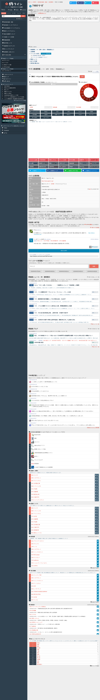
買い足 (38, 656)
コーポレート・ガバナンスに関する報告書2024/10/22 (46, 632)
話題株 (31, 107)
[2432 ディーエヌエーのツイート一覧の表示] (98, 583)
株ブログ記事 (34, 61)
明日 (38, 652)
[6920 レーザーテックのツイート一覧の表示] (98, 589)
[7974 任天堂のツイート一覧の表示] (98, 597)
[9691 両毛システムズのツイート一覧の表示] (98, 618)
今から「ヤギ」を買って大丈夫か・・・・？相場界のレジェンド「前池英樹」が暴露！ (57, 285)
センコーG (46, 117)
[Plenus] (13, 113)
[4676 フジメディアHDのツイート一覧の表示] (98, 575)
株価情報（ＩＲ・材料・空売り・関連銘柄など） (43, 49)
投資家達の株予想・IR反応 (39, 55)
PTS (85, 224)
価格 (86, 86)
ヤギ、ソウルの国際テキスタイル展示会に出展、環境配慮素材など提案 (53, 306)
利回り (38, 643)
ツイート (9, 13)
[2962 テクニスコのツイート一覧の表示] (98, 543)
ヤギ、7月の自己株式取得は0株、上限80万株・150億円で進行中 (51, 312)
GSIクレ (69, 114)
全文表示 (95, 247)
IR (87, 224)
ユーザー (14, 13)
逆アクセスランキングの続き (20, 100)
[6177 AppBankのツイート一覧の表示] (98, 626)
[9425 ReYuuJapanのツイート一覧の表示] (98, 554)
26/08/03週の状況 (38, 342)
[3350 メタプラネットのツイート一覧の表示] (98, 549)
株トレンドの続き (95, 665)
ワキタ (80, 114)
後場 (38, 654)
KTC (69, 111)
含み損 (38, 647)
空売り (90, 224)
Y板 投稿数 (78, 107)
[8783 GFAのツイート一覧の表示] (98, 586)
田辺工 (46, 111)
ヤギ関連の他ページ (42, 13)
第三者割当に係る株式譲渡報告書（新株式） (44, 628)
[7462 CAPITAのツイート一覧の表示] (98, 565)
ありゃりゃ (36, 441)
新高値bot (36, 463)
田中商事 (35, 114)
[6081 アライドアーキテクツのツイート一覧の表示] (98, 541)
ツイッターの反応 (35, 53)
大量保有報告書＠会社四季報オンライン (43, 452)
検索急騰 (55, 107)
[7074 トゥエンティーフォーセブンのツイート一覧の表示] (98, 563)
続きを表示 (64, 250)
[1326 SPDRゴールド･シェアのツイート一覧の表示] (98, 622)
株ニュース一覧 (93, 277)
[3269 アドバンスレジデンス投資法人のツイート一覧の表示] (98, 607)
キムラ (80, 111)
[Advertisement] (64, 34)
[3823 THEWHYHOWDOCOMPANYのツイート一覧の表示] (98, 591)
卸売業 (52, 183)
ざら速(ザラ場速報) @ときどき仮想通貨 (43, 467)
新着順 (95, 227)
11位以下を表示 (95, 568)
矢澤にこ (36, 456)
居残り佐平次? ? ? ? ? (39, 445)
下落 (38, 651)
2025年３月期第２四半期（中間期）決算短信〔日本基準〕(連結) (48, 620)
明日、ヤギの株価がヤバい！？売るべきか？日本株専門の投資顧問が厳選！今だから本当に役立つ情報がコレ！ (63, 335)
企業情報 (33, 51)
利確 (38, 649)
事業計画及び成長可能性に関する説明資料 (43, 612)
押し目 (38, 657)
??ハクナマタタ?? (38, 460)
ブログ (23, 13)
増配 (82, 90)
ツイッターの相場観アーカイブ (40, 57)
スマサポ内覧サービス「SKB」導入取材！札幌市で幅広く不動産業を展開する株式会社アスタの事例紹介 (58, 616)
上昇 (87, 99)
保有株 (38, 659)
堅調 (92, 98)
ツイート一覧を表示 (46, 53)
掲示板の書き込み (35, 63)
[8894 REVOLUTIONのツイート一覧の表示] (98, 594)
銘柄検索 (4, 13)
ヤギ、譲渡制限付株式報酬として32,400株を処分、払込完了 (50, 299)
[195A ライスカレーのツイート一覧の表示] (98, 557)
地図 (90, 189)
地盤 (83, 95)
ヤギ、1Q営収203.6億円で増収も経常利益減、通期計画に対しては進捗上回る (54, 319)
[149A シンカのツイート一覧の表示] (98, 546)
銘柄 (38, 644)
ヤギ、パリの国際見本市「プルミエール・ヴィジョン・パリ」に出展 (52, 292)
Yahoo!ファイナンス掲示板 (93, 427)
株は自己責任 (37, 434)
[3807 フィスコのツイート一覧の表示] (98, 600)
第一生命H (34, 117)
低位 (38, 661)
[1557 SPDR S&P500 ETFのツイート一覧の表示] (98, 634)
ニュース (19, 13)
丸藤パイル (57, 114)
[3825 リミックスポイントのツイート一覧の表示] (98, 552)
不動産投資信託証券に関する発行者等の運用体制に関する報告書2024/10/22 (51, 608)
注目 (95, 89)
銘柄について (95, 292)
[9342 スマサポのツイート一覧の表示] (98, 614)
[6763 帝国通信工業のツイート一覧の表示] (98, 630)
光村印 (46, 114)
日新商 (91, 111)
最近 (38, 662)
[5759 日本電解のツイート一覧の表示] (98, 611)
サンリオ (91, 114)
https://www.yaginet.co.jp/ (47, 181)
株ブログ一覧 (94, 328)
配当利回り (39, 664)
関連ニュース (34, 59)
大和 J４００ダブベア (34, 111)
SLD (57, 111)
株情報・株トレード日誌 (40, 449)
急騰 (35, 438)
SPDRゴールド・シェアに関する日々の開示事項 (45, 624)
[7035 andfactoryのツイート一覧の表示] (98, 560)
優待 (38, 646)
